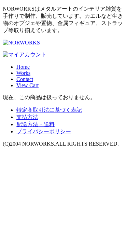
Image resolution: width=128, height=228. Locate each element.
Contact (24, 79)
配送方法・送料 (35, 124)
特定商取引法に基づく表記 (49, 110)
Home (23, 67)
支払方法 (27, 117)
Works (23, 73)
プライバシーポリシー (43, 131)
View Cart (27, 85)
